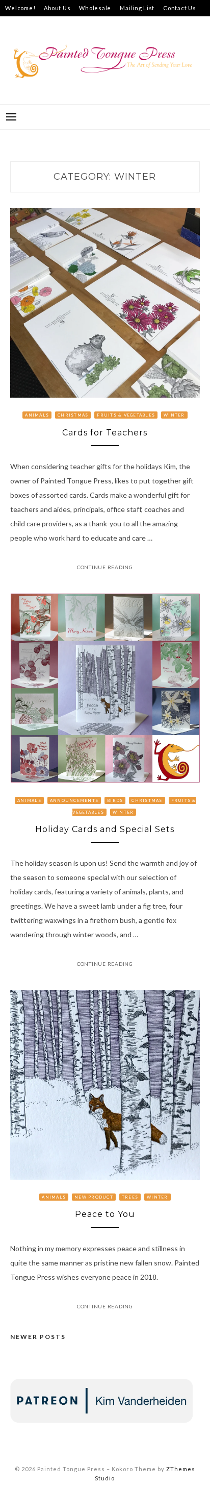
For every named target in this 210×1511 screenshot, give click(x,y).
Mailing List (137, 8)
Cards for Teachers (104, 432)
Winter (174, 415)
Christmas (73, 415)
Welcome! (20, 8)
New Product (93, 1197)
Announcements (74, 800)
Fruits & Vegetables (126, 415)
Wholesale (95, 8)
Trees (130, 1197)
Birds (115, 800)
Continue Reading (105, 567)
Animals (37, 415)
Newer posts (38, 1337)
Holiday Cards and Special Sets (104, 829)
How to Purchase (30, 24)
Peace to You (105, 1214)
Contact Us (179, 8)
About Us (57, 8)
